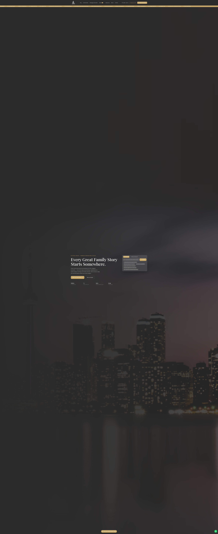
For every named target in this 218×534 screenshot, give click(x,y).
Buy (81, 2)
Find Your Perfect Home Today (110, 531)
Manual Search (135, 256)
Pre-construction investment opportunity (131, 269)
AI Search (127, 256)
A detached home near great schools (130, 262)
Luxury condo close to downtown (129, 265)
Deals (101, 2)
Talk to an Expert (90, 277)
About (112, 2)
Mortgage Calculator (94, 2)
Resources (108, 2)
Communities (85, 2)
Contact (116, 2)
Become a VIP (133, 2)
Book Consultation (142, 2)
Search (143, 259)
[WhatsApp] (215, 531)
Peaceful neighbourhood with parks (130, 267)
